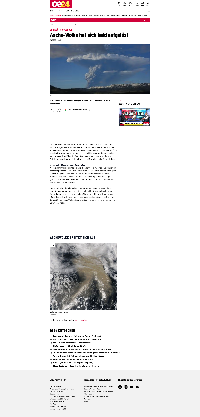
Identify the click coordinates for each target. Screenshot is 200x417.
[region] (83, 279)
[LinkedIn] (137, 387)
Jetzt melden (81, 320)
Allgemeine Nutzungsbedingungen (62, 389)
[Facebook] (120, 387)
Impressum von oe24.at (58, 406)
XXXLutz (106, 16)
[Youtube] (131, 387)
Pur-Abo (53, 404)
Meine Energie (98, 16)
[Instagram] (126, 387)
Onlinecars (124, 16)
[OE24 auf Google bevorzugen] (90, 110)
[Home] (51, 24)
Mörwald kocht (142, 16)
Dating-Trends (115, 16)
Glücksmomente (67, 16)
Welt (54, 20)
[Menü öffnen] (149, 10)
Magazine (75, 10)
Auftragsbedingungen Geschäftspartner (98, 386)
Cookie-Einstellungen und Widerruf (62, 396)
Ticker (52, 10)
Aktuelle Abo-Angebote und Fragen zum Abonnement (98, 392)
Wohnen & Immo (87, 16)
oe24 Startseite (55, 386)
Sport (60, 10)
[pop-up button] (143, 122)
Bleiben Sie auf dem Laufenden (130, 380)
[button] (122, 122)
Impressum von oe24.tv (58, 409)
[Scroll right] (149, 16)
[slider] (129, 123)
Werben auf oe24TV (57, 401)
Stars (66, 10)
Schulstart (77, 16)
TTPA (86, 401)
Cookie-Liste (54, 394)
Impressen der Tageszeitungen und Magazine (96, 397)
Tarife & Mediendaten (92, 389)
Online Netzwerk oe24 (58, 380)
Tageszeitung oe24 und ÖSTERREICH (97, 380)
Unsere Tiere (132, 16)
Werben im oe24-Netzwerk (59, 399)
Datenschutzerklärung (58, 391)
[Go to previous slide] (50, 276)
